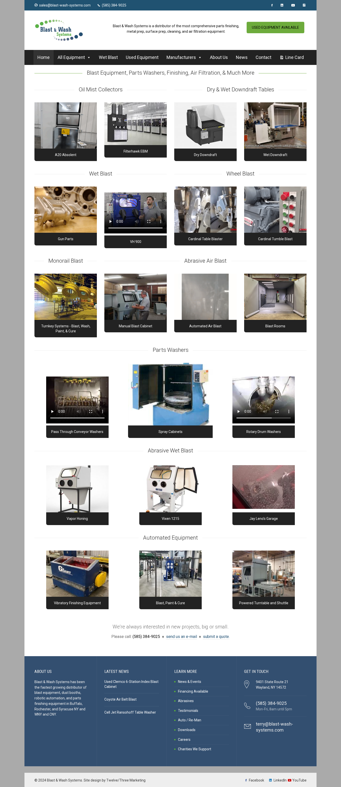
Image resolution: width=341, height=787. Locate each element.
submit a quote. (216, 636)
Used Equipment (142, 57)
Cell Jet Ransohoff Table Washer (130, 712)
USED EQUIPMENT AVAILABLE (275, 27)
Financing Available (193, 691)
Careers (184, 740)
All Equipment (71, 57)
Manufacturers (181, 57)
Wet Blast (108, 57)
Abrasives (186, 701)
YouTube (299, 780)
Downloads (186, 730)
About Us (219, 57)
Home (43, 57)
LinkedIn (280, 780)
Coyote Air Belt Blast (120, 699)
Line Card (294, 57)
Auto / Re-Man (189, 720)
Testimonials (188, 711)
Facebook (256, 780)
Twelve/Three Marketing (126, 780)
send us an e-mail (181, 636)
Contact (263, 57)
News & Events (189, 682)
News (242, 57)
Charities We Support (194, 749)
